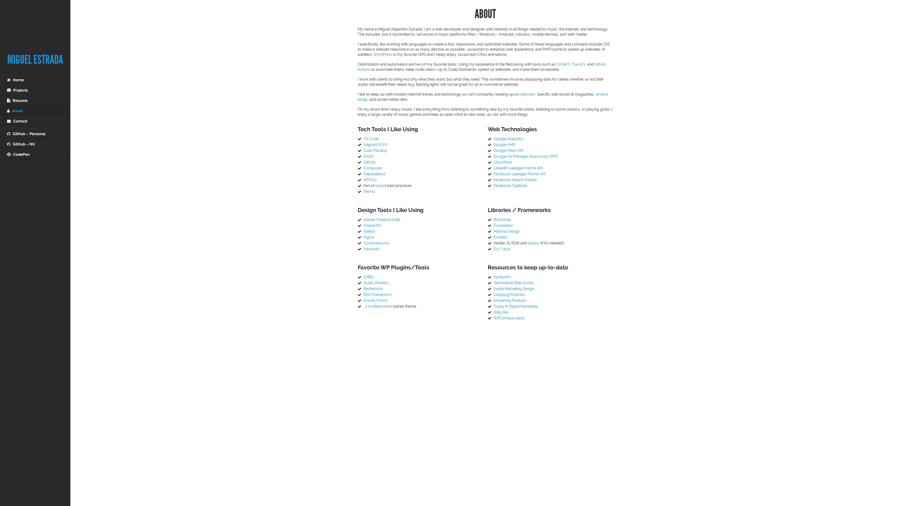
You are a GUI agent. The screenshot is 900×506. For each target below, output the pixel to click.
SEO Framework (378, 294)
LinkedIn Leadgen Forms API (518, 168)
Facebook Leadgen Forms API (520, 174)
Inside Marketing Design (514, 288)
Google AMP (504, 144)
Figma (369, 237)
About (17, 111)
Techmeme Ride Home (513, 283)
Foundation (503, 225)
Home (18, 80)
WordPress (383, 54)
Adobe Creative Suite (382, 219)
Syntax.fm (502, 277)
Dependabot (374, 174)
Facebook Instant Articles (515, 180)
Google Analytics (508, 139)
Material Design (507, 231)
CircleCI (563, 64)
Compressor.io (376, 243)
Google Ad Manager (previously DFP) (526, 156)
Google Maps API (509, 150)
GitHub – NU (24, 144)
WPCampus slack (509, 318)
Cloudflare (503, 162)
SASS (368, 156)
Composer (373, 168)
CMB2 (369, 277)
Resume (20, 100)
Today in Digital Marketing (516, 306)
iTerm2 (369, 191)
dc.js (506, 249)
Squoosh (371, 249)
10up (379, 185)
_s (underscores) (378, 306)
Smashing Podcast (510, 300)
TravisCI (578, 64)
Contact (20, 121)
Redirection (373, 288)
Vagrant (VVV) (376, 144)
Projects (20, 90)
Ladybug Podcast (509, 294)
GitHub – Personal (29, 134)
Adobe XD (372, 225)
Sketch (369, 231)
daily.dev (527, 94)
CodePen (21, 154)
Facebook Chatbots (510, 185)
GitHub (369, 162)
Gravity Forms (376, 300)
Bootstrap (502, 219)
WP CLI (370, 180)
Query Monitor (376, 283)
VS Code (371, 139)
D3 (496, 249)
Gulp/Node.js (375, 150)
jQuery (534, 243)
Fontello (500, 237)
